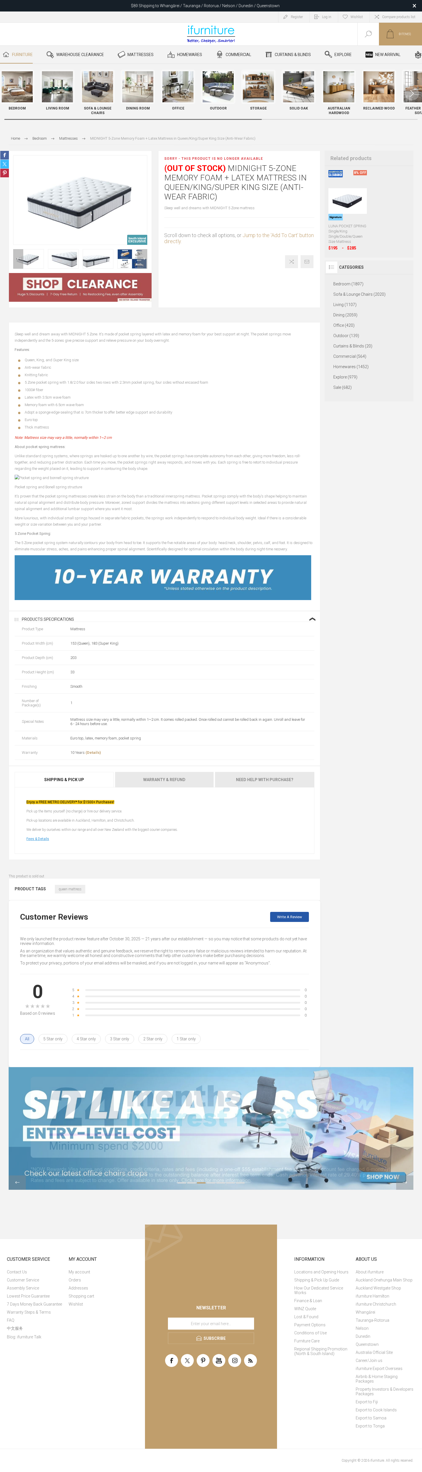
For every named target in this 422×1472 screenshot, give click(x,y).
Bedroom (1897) (348, 284)
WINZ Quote (305, 1308)
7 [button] (240, 1182)
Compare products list (398, 17)
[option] (28, 259)
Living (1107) (345, 304)
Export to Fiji (367, 1402)
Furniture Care (307, 1341)
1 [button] (181, 1182)
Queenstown (367, 1344)
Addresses (78, 1288)
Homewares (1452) (351, 366)
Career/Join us (369, 1360)
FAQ (10, 1320)
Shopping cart (81, 1296)
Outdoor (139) (346, 335)
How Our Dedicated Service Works (318, 1290)
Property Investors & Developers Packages (384, 1391)
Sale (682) (342, 387)
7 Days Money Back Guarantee (34, 1304)
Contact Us (17, 1272)
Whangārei (365, 1312)
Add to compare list (291, 261)
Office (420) (344, 325)
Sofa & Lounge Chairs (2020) (359, 294)
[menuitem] (37, 1272)
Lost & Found (306, 1317)
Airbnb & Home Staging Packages (377, 1378)
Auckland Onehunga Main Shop (384, 1280)
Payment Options (310, 1325)
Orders (75, 1280)
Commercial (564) (349, 356)
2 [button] (191, 1182)
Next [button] (142, 259)
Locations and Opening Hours (321, 1272)
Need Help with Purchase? (264, 779)
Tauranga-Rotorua (372, 1320)
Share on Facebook (4, 155)
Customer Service (23, 1280)
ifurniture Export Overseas (379, 1368)
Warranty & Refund (164, 779)
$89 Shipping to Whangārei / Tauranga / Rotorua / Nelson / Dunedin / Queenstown (205, 5)
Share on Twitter (4, 164)
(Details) (93, 752)
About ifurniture (370, 1272)
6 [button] (230, 1182)
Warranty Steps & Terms (29, 1312)
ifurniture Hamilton (372, 1296)
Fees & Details (37, 839)
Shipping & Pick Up (64, 779)
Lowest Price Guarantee (28, 1296)
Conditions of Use (310, 1333)
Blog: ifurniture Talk (24, 1337)
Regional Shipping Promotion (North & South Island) (320, 1351)
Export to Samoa (371, 1418)
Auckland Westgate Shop (378, 1288)
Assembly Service (23, 1288)
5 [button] (220, 1182)
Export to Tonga (370, 1426)
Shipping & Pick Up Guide (316, 1280)
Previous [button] (18, 259)
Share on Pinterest (4, 173)
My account (79, 1272)
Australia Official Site (374, 1352)
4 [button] (211, 1182)
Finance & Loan (308, 1300)
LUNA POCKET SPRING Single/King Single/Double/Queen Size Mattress (347, 234)
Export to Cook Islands (376, 1410)
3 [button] (201, 1182)
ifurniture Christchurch (376, 1304)
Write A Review (289, 917)
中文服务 (15, 1328)
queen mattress (70, 889)
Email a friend (307, 261)
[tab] (65, 779)
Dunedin (363, 1336)
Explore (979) (345, 377)
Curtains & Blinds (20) (352, 346)
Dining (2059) (345, 315)
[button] (412, 93)
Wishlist (76, 1304)
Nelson (362, 1328)
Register (297, 17)
